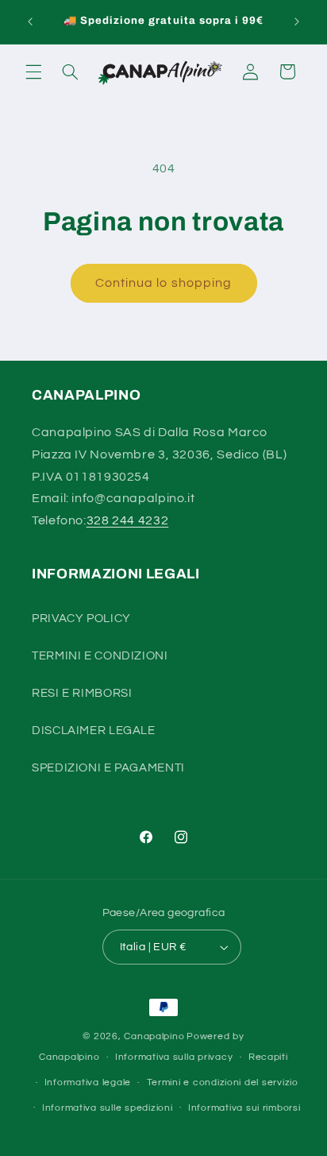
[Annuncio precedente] (30, 21)
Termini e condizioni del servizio (222, 1082)
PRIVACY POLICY (81, 618)
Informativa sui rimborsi (244, 1108)
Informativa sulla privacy (174, 1057)
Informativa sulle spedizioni (107, 1108)
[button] (33, 71)
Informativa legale (87, 1082)
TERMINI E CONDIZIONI (100, 656)
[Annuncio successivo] (296, 21)
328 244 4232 (128, 520)
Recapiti (268, 1057)
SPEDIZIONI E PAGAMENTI (108, 768)
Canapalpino (154, 1036)
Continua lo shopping (163, 282)
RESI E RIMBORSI (82, 693)
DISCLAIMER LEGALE (94, 731)
